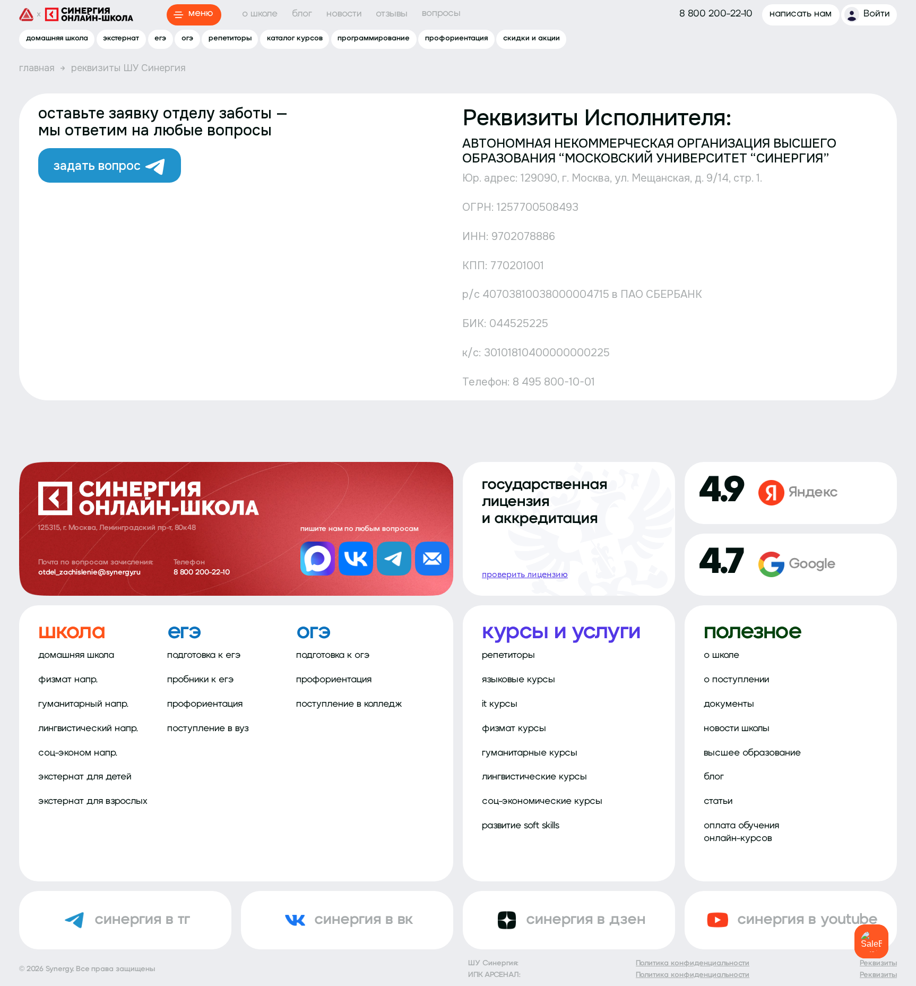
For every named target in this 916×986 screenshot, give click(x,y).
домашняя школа (57, 38)
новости (343, 14)
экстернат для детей (85, 777)
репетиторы (230, 38)
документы (729, 704)
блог (302, 14)
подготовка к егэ (204, 656)
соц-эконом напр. (77, 753)
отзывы (392, 14)
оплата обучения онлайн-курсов (741, 832)
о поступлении (736, 680)
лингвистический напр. (88, 729)
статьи (718, 802)
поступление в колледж (349, 704)
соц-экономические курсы (542, 802)
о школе (260, 14)
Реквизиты (878, 963)
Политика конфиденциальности (692, 963)
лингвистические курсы (534, 777)
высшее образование (752, 753)
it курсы (499, 704)
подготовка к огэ (333, 656)
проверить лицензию (525, 573)
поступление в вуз (208, 729)
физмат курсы (514, 729)
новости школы (737, 729)
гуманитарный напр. (83, 704)
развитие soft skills (520, 826)
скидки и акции (531, 38)
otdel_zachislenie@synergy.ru (89, 573)
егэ (160, 38)
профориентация (456, 38)
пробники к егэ (200, 680)
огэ (187, 38)
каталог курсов (295, 38)
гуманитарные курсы (529, 753)
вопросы (441, 14)
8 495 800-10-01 (554, 382)
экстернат (121, 38)
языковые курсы (518, 680)
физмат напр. (68, 680)
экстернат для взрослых (93, 802)
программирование (374, 38)
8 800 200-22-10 (202, 573)
